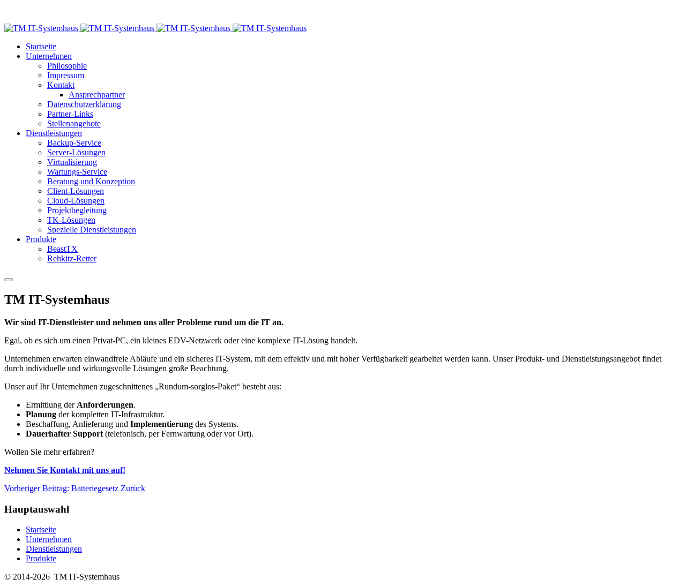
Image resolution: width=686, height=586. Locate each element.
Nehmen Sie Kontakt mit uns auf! (64, 470)
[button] (49, 56)
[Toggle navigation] (8, 279)
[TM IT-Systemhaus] (155, 28)
